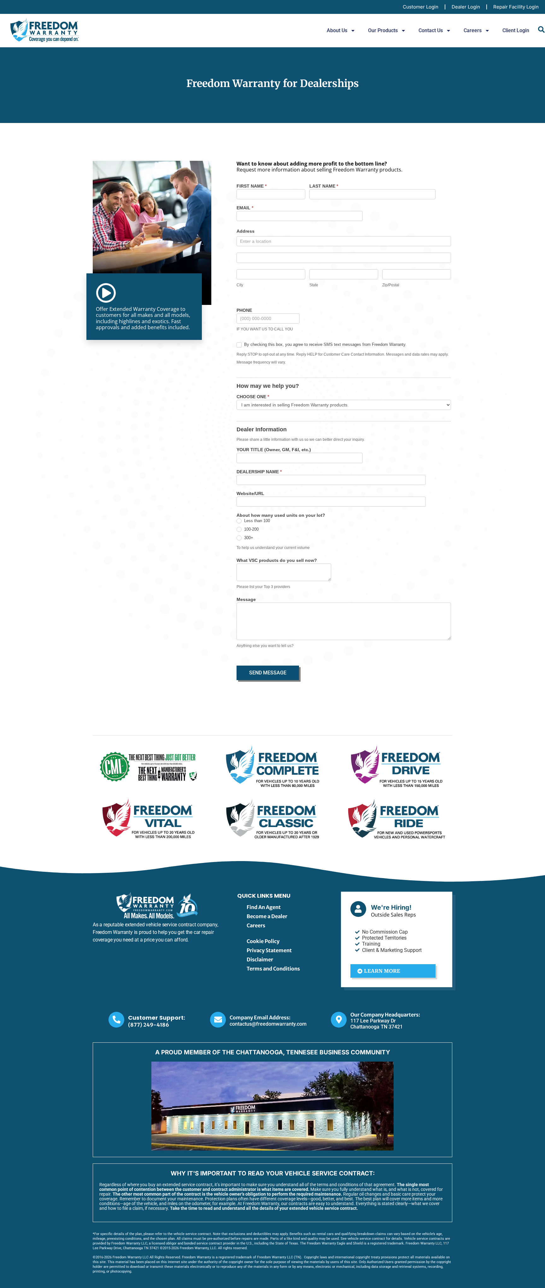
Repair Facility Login (516, 7)
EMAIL (245, 208)
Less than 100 (256, 520)
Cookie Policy (263, 941)
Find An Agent (264, 907)
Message (246, 599)
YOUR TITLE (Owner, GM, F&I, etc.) (274, 449)
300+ (248, 537)
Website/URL (250, 493)
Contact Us (431, 30)
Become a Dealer (267, 916)
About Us (337, 30)
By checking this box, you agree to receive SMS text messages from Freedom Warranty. (325, 344)
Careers (473, 30)
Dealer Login (466, 7)
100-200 (251, 529)
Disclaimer (260, 959)
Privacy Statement (269, 950)
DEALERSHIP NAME (259, 471)
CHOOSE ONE (253, 396)
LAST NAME (323, 186)
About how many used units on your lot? (281, 515)
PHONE (244, 310)
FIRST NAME (252, 186)
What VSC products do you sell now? (277, 560)
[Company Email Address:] (218, 1020)
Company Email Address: (260, 1017)
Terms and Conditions (273, 968)
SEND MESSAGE (267, 673)
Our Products (383, 30)
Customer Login (420, 7)
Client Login (515, 30)
